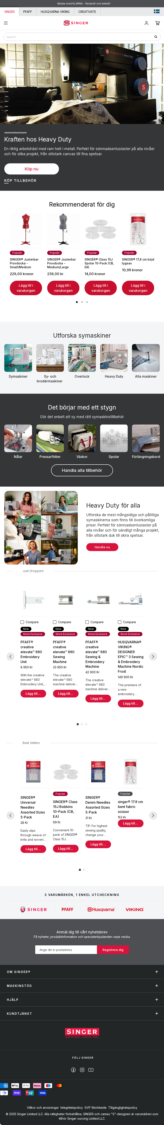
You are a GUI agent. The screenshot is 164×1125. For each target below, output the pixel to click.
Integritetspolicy (71, 1107)
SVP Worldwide (96, 1107)
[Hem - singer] (82, 1033)
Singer (9, 11)
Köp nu (32, 168)
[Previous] (10, 657)
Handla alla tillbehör (82, 470)
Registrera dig (112, 950)
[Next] (153, 657)
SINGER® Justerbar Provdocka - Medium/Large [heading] (61, 263)
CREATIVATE (87, 11)
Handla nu (102, 547)
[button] (157, 23)
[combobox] (82, 37)
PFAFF (27, 11)
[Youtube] (90, 1069)
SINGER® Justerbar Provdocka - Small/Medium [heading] (24, 263)
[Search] (157, 36)
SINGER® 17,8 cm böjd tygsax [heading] (138, 261)
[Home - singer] (76, 23)
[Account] (146, 23)
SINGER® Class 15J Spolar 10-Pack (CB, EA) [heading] (99, 263)
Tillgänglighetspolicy (122, 1107)
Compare (32, 622)
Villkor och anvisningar (43, 1107)
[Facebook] (73, 1069)
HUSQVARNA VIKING (55, 11)
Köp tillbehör (20, 180)
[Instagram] (82, 1069)
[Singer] (34, 909)
